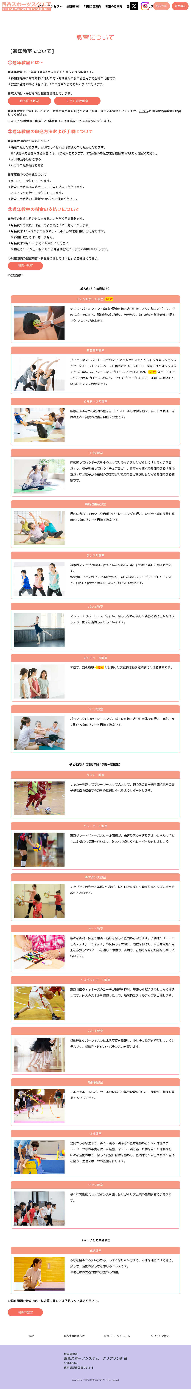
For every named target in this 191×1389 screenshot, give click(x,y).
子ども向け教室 (77, 101)
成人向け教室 (29, 101)
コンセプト (55, 6)
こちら (39, 165)
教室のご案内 (113, 6)
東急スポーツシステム (117, 1336)
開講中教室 (25, 265)
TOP (31, 1336)
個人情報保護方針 (74, 1336)
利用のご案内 (92, 6)
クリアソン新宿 (160, 1336)
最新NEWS (73, 6)
